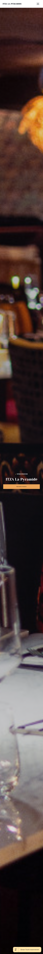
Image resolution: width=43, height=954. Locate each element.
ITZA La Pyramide (12, 4)
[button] (38, 3)
